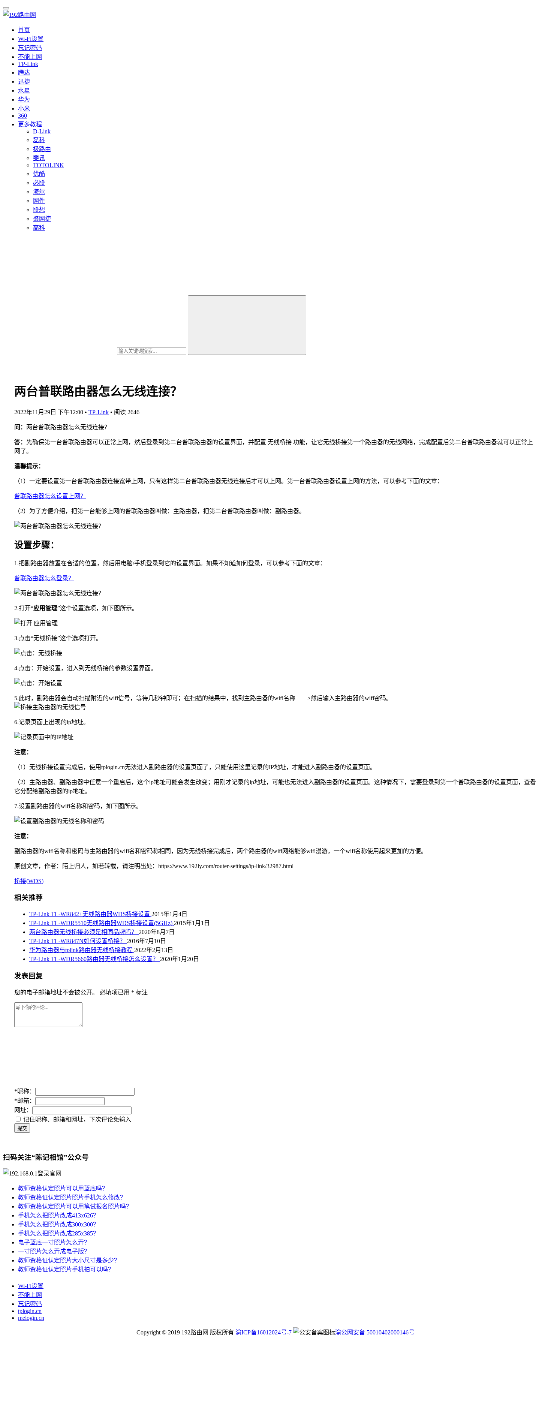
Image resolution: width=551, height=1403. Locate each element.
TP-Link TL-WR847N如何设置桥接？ (78, 941)
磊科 (39, 140)
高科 (39, 228)
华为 (24, 99)
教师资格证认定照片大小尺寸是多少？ (69, 1260)
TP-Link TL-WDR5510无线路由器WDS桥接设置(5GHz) (101, 923)
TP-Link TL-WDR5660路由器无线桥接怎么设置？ (94, 959)
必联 (39, 183)
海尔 (39, 192)
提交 (22, 1128)
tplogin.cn (30, 1311)
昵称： (24, 1091)
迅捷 (24, 81)
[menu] (6, 8)
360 (22, 115)
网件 (39, 201)
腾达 (24, 72)
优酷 (39, 174)
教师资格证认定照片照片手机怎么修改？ (72, 1197)
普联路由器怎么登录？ (44, 578)
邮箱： (24, 1101)
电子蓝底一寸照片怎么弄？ (54, 1242)
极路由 (42, 149)
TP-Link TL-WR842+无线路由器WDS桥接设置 (90, 914)
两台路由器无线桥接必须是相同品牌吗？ (84, 932)
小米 (24, 108)
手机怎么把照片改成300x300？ (58, 1224)
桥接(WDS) (28, 881)
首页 (24, 30)
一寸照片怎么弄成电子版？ (54, 1251)
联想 (39, 210)
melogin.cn (31, 1318)
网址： (23, 1110)
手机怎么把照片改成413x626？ (58, 1215)
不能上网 (30, 57)
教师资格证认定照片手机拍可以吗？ (66, 1269)
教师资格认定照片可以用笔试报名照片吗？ (75, 1206)
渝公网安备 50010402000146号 (375, 1332)
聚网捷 (42, 219)
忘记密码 (30, 48)
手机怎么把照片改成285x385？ (58, 1233)
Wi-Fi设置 (30, 39)
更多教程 (30, 124)
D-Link (42, 131)
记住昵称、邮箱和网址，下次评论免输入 (76, 1119)
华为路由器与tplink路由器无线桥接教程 (81, 950)
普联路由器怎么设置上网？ (50, 496)
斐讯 (39, 158)
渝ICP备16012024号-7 (263, 1332)
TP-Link (28, 64)
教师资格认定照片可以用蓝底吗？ (63, 1188)
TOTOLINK (48, 165)
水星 (24, 90)
